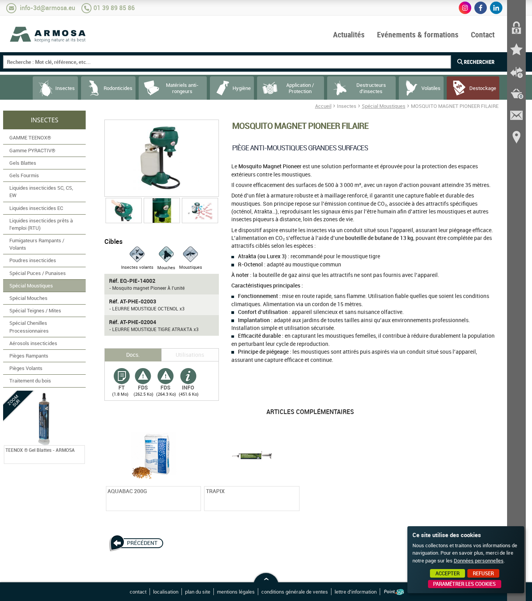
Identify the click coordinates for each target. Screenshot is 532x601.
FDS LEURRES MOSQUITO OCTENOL (143, 378)
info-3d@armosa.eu (47, 8)
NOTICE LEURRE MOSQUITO (188, 378)
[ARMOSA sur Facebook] (480, 8)
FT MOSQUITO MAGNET (121, 378)
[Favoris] (516, 50)
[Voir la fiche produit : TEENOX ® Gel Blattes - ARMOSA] (80, 459)
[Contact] (516, 115)
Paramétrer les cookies (464, 583)
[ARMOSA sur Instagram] (465, 8)
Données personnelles (479, 560)
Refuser (483, 573)
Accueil (323, 105)
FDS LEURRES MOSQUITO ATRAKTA (165, 378)
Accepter (447, 573)
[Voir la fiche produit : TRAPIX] (294, 506)
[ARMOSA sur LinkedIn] (496, 8)
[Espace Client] (516, 28)
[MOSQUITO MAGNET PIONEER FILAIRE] (162, 158)
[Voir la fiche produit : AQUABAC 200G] (196, 506)
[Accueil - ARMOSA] (48, 34)
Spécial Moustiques (383, 105)
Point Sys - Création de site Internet (393, 592)
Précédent (142, 542)
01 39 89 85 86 (114, 8)
